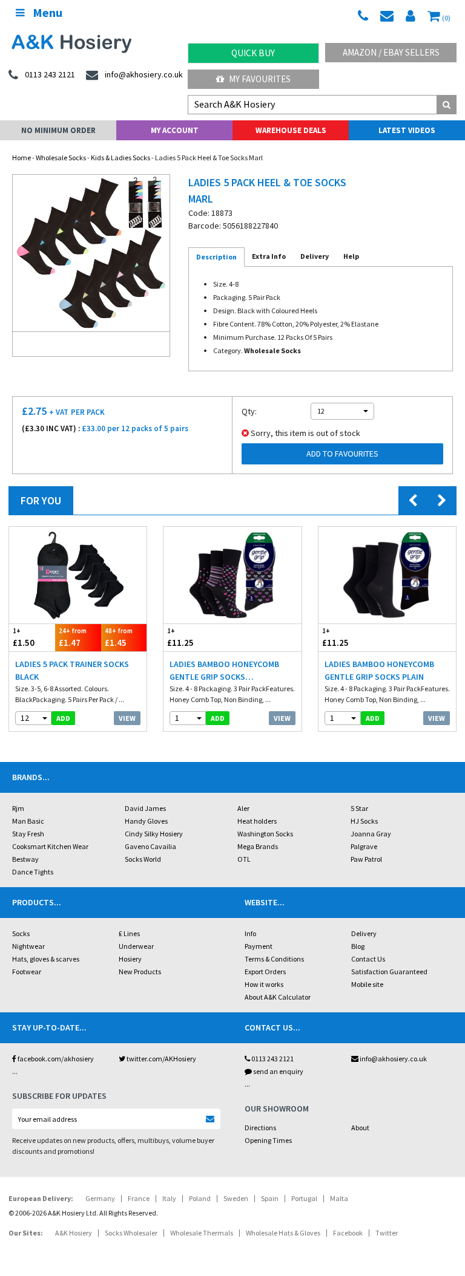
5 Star (359, 808)
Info (250, 933)
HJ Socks (364, 820)
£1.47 (73, 637)
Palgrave (364, 846)
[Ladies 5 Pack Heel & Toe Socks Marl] (91, 253)
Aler (243, 808)
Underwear (136, 946)
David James (145, 808)
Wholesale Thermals (201, 1232)
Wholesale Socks (61, 157)
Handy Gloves (146, 820)
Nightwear (28, 946)
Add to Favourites (342, 453)
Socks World (143, 859)
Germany (100, 1198)
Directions (260, 1127)
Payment (258, 946)
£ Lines (129, 933)
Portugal (304, 1198)
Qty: (249, 411)
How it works (264, 984)
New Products (140, 971)
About (360, 1127)
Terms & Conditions (274, 958)
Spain (270, 1198)
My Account (175, 130)
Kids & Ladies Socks (120, 157)
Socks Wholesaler (131, 1232)
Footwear (26, 971)
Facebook (348, 1232)
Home (21, 157)
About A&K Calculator (278, 996)
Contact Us (368, 958)
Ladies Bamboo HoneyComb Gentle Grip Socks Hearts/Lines (224, 671)
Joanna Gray (371, 833)
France (139, 1198)
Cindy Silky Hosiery (154, 833)
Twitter (386, 1232)
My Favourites (259, 79)
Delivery (364, 933)
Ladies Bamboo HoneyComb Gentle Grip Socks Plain (379, 670)
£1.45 (119, 637)
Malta (339, 1198)
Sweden (235, 1198)
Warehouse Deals (291, 130)
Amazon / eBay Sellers (391, 52)
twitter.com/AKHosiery (160, 1058)
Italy (169, 1198)
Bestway (25, 859)
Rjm (18, 808)
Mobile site (367, 984)
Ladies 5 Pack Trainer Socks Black (72, 670)
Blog (357, 946)
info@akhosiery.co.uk (393, 1058)
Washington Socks (265, 833)
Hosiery (130, 958)
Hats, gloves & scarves (45, 958)
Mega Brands (257, 846)
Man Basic (28, 820)
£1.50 (24, 637)
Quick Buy (253, 53)
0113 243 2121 (272, 1058)
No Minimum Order (58, 130)
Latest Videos (406, 130)
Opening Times (268, 1140)
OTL (244, 859)
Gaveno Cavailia (150, 846)
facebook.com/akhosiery (55, 1058)
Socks (21, 933)
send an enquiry (277, 1071)
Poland (200, 1198)
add (63, 718)
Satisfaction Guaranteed (389, 971)
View (127, 718)
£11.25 (180, 637)
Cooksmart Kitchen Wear (50, 846)
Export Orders (265, 971)
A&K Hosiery (73, 1232)
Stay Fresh (28, 833)
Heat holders (257, 820)
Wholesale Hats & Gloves (283, 1232)
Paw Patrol (366, 859)
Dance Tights (32, 871)
